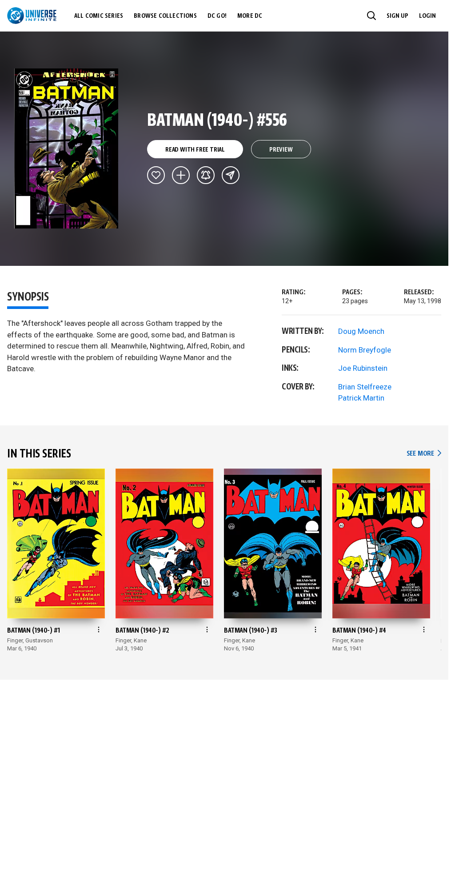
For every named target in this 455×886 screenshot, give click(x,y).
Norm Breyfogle (364, 349)
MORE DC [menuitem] (249, 16)
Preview (281, 150)
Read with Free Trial (195, 150)
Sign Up (397, 16)
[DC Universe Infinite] (31, 15)
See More (424, 453)
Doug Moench (361, 331)
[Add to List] (181, 175)
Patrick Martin (361, 397)
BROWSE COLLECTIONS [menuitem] (165, 16)
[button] (371, 15)
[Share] (230, 175)
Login (427, 16)
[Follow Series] (206, 175)
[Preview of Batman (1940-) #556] (66, 148)
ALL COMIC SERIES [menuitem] (98, 16)
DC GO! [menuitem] (217, 16)
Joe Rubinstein (362, 368)
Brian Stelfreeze (364, 386)
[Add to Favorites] (156, 175)
